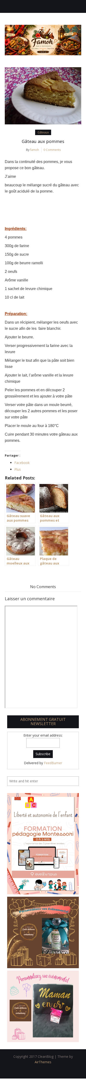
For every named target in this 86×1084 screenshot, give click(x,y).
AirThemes (43, 1062)
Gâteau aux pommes (43, 141)
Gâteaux (43, 132)
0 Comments (52, 150)
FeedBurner (53, 763)
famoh (34, 150)
